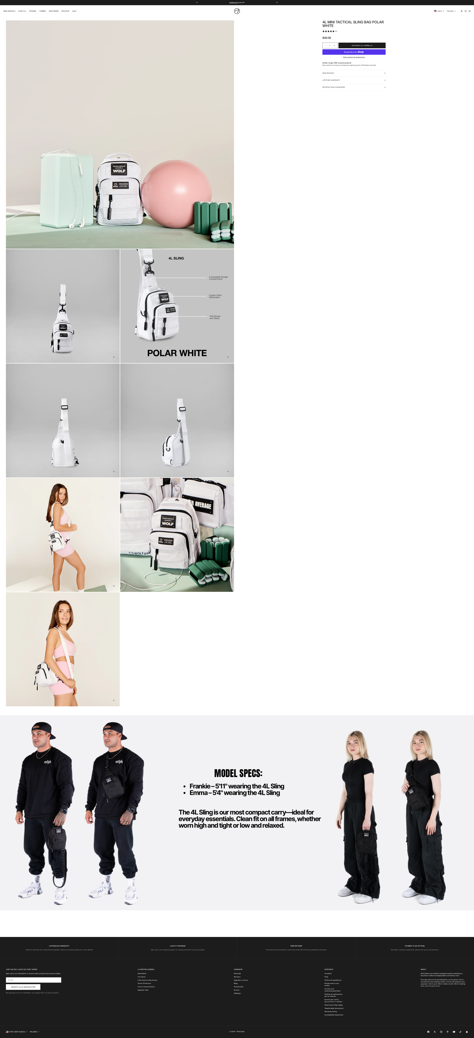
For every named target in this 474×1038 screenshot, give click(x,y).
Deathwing (54, 11)
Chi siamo (142, 977)
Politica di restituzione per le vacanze (333, 995)
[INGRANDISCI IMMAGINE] (228, 242)
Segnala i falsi (143, 990)
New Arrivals (9, 11)
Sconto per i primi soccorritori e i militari (333, 1001)
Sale (74, 11)
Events (236, 990)
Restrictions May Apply (334, 1005)
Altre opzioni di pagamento (354, 57)
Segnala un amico (241, 980)
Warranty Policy (331, 1011)
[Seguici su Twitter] (435, 1032)
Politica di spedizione (333, 980)
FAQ (326, 977)
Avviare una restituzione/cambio (332, 990)
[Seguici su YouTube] (454, 1032)
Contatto (328, 973)
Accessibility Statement (334, 1015)
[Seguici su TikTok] (460, 1032)
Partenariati (238, 987)
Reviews (237, 977)
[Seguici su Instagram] (441, 1032)
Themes (42, 11)
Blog (236, 983)
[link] (329, 31)
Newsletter (142, 973)
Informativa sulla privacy (147, 980)
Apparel (32, 11)
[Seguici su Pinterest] (447, 1032)
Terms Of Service (144, 983)
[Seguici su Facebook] (428, 1032)
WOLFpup (65, 11)
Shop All (22, 11)
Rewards (237, 973)
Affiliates (237, 993)
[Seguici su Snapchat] (467, 1032)
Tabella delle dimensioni (334, 1008)
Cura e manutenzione (146, 987)
